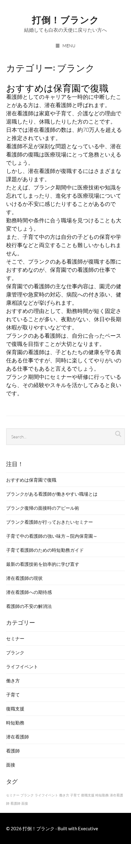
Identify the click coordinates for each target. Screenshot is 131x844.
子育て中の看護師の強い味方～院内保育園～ (51, 536)
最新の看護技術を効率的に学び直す (42, 564)
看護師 (13, 750)
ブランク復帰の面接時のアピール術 (42, 508)
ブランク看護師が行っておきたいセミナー (49, 522)
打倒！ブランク (65, 19)
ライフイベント (22, 666)
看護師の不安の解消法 (29, 606)
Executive (88, 828)
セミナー (15, 638)
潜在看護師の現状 (24, 578)
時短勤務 (15, 722)
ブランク (15, 652)
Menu (68, 45)
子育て (13, 694)
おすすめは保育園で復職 (57, 87)
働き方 (13, 680)
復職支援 (15, 708)
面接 (10, 764)
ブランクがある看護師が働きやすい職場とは (51, 494)
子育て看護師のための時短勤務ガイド (45, 550)
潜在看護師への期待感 (29, 592)
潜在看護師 (17, 736)
